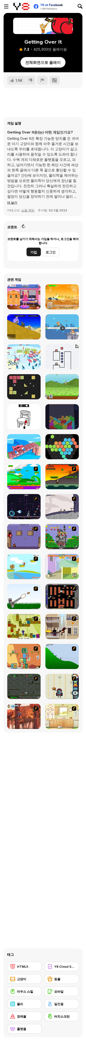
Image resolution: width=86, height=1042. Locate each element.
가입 (33, 252)
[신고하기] (42, 80)
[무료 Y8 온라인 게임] (21, 6)
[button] (12, 202)
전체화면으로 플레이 (43, 62)
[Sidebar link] (6, 6)
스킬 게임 (27, 210)
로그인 (51, 252)
